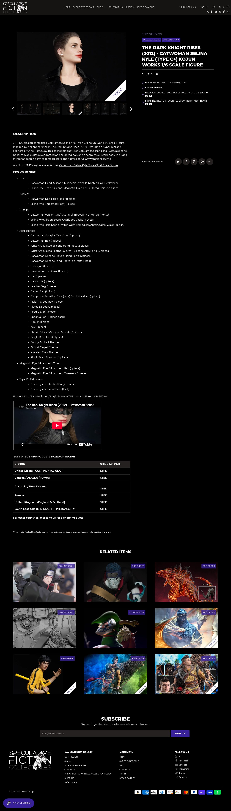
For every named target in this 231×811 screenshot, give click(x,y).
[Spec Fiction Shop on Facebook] (211, 12)
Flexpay (198, 128)
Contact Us (115, 7)
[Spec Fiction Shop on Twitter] (208, 12)
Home (67, 7)
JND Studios (152, 34)
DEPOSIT (159, 128)
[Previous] (13, 67)
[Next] (130, 67)
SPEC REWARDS (145, 7)
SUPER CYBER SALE (84, 7)
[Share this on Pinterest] (194, 161)
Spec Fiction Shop (24, 791)
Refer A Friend (71, 782)
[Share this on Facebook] (186, 161)
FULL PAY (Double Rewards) (178, 120)
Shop (100, 7)
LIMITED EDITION (171, 40)
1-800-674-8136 (187, 7)
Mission (129, 7)
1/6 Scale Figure (151, 40)
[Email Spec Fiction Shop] (228, 12)
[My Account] (213, 7)
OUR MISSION (71, 757)
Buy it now (199, 144)
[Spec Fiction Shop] (15, 8)
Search (67, 761)
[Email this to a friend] (209, 161)
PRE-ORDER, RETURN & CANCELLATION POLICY (87, 774)
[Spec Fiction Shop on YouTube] (215, 12)
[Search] (228, 7)
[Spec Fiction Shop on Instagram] (220, 12)
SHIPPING (69, 778)
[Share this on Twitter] (178, 161)
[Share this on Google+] (201, 161)
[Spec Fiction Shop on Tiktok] (224, 12)
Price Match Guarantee (75, 765)
